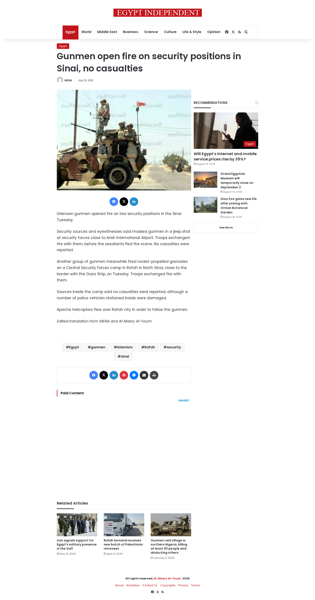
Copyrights (168, 585)
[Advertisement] (124, 449)
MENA (68, 80)
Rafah (149, 347)
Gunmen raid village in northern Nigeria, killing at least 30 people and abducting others (169, 546)
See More (226, 227)
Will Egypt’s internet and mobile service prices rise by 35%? (225, 156)
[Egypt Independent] (157, 13)
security (174, 347)
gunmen (98, 347)
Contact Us (150, 585)
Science (151, 32)
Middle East (107, 32)
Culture (170, 32)
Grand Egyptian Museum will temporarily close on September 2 (236, 180)
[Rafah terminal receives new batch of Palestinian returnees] (124, 524)
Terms (195, 585)
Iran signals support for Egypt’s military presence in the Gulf (77, 544)
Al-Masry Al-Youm (167, 578)
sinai (125, 356)
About (119, 585)
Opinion (213, 32)
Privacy (183, 585)
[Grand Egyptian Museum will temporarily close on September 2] (205, 180)
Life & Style (192, 32)
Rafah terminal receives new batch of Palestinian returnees (123, 544)
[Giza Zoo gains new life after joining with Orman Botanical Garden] (205, 205)
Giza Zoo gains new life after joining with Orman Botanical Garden (238, 206)
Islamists (125, 347)
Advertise (133, 585)
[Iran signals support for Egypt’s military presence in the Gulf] (77, 524)
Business (130, 32)
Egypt (70, 32)
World (86, 32)
